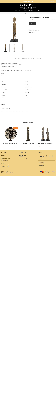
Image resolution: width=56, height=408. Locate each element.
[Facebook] (41, 156)
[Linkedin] (49, 156)
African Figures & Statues (36, 30)
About (20, 10)
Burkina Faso (32, 32)
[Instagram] (52, 156)
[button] (28, 136)
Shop (22, 13)
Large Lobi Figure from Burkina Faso (27, 143)
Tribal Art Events (22, 155)
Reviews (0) (38, 58)
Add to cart (32, 23)
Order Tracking (41, 165)
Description (17, 58)
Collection (25, 10)
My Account (52, 1)
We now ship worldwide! (28, 1)
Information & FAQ (32, 10)
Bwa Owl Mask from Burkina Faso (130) (10, 143)
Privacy (7, 171)
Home (16, 10)
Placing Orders (41, 162)
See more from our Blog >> (23, 158)
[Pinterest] (46, 156)
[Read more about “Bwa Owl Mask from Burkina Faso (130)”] (10, 136)
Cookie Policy (3, 171)
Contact (39, 10)
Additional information (27, 58)
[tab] (17, 58)
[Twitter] (43, 156)
